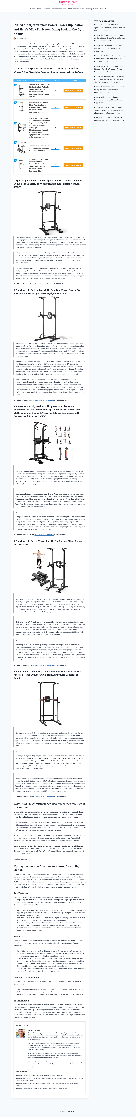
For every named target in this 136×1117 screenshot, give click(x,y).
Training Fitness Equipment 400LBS (47, 293)
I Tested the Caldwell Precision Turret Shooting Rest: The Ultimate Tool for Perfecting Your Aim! (109, 69)
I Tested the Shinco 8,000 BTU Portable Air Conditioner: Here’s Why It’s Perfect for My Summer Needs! (109, 38)
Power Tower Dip (25, 406)
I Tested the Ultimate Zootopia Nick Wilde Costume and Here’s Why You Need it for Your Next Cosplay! (47, 1084)
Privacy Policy (92, 9)
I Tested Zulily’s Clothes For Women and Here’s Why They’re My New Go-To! (41, 1075)
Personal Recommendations (54, 9)
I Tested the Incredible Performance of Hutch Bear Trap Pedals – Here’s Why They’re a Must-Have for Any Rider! (109, 79)
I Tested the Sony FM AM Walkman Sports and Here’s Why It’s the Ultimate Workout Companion (109, 27)
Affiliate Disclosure (76, 9)
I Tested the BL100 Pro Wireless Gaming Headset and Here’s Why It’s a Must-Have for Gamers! (109, 59)
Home (32, 9)
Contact (103, 9)
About (39, 9)
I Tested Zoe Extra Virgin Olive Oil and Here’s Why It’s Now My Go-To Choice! (42, 1088)
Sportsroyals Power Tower (30, 180)
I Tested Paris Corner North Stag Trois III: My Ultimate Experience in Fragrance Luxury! (109, 89)
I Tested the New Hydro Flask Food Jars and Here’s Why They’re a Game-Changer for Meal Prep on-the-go (109, 110)
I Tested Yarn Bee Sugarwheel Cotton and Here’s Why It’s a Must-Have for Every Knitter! (108, 48)
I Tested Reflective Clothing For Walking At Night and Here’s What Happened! (108, 100)
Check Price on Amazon (73, 90)
